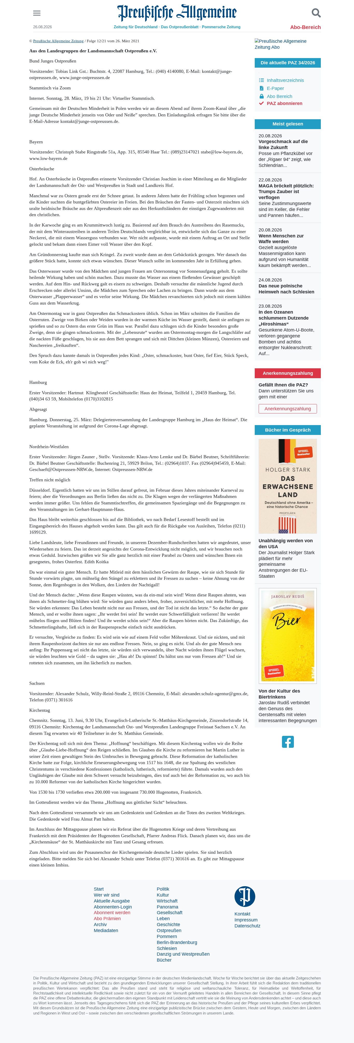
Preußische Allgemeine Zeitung (58, 41)
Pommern (167, 936)
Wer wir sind (106, 895)
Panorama (167, 907)
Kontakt (242, 914)
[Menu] (37, 13)
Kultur (163, 895)
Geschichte (168, 924)
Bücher (164, 960)
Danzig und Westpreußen (183, 954)
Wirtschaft (167, 901)
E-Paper (274, 88)
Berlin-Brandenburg (177, 942)
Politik (163, 889)
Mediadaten (106, 930)
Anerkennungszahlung (288, 408)
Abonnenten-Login (113, 907)
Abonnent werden (112, 912)
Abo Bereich (278, 96)
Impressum (246, 919)
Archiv (100, 924)
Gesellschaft (169, 912)
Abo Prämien (107, 918)
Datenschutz (247, 925)
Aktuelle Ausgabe (112, 901)
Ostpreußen (169, 930)
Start (99, 889)
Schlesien (167, 948)
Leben (163, 918)
